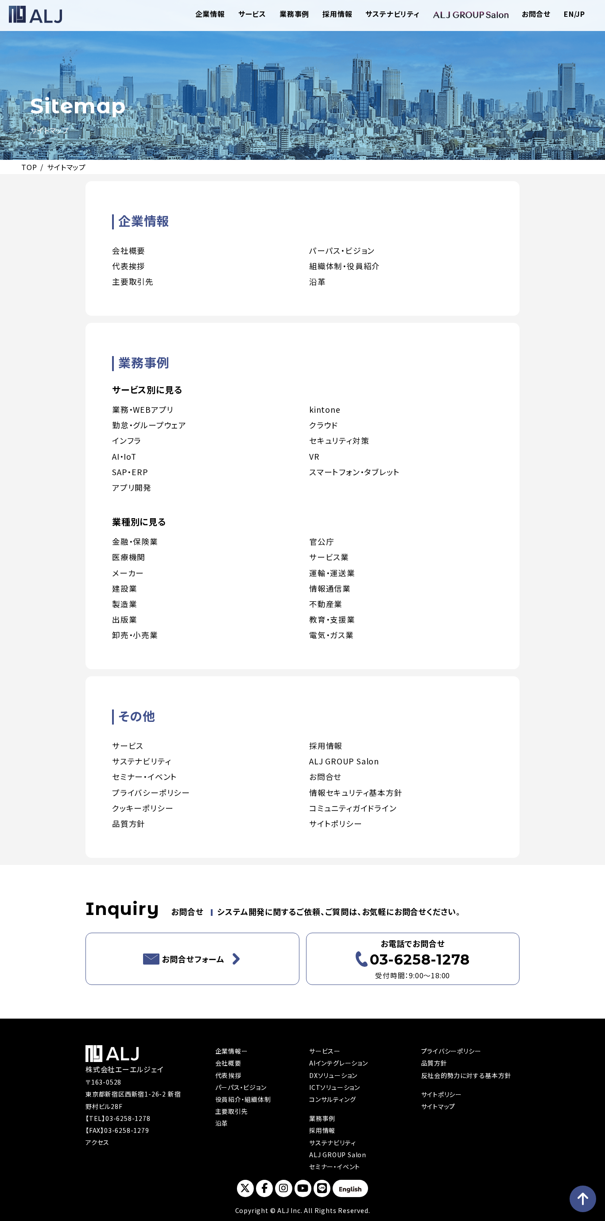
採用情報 (337, 13)
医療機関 (128, 556)
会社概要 (128, 250)
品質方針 (128, 823)
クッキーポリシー (142, 808)
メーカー (128, 572)
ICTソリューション (334, 1087)
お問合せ (536, 13)
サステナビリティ (392, 13)
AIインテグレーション (338, 1062)
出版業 (124, 619)
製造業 (124, 603)
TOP (29, 167)
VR (314, 456)
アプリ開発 (131, 487)
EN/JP (574, 13)
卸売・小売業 (135, 634)
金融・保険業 (135, 541)
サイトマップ (438, 1106)
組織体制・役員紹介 (344, 265)
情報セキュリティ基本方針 (356, 792)
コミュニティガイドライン (353, 808)
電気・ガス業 (331, 634)
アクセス (97, 1142)
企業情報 (210, 13)
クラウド (323, 424)
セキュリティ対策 (339, 440)
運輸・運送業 (332, 572)
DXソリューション (333, 1075)
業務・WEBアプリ (143, 409)
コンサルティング (332, 1099)
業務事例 (294, 13)
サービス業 (329, 556)
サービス (252, 13)
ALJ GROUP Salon (344, 761)
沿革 (317, 281)
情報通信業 (330, 588)
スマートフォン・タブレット (354, 471)
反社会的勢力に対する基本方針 (466, 1075)
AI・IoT (124, 456)
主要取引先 (133, 281)
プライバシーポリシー (151, 792)
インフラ (126, 440)
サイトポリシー (335, 823)
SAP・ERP (130, 471)
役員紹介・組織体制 (243, 1099)
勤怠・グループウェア (149, 424)
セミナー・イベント (144, 776)
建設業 (124, 588)
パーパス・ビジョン (342, 250)
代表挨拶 (128, 265)
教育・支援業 (332, 619)
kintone (325, 409)
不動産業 (325, 603)
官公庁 (321, 541)
